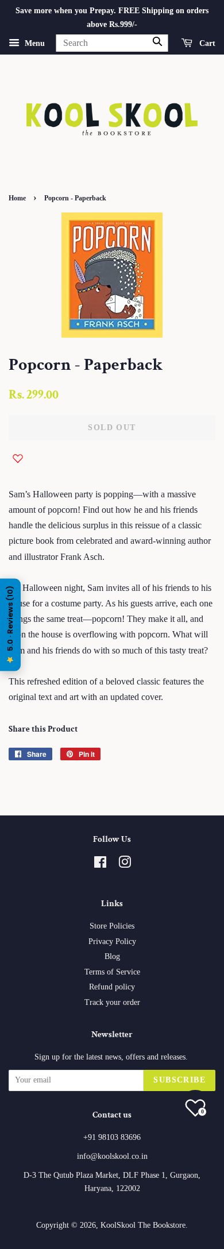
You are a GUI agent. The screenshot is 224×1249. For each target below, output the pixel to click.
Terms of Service (112, 972)
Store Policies (112, 926)
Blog (112, 956)
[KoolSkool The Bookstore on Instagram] (124, 864)
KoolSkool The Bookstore (143, 1225)
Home (17, 198)
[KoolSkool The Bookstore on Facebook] (100, 864)
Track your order (112, 1002)
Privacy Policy (112, 941)
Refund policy (112, 987)
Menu (33, 42)
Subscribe (179, 1080)
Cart (206, 42)
